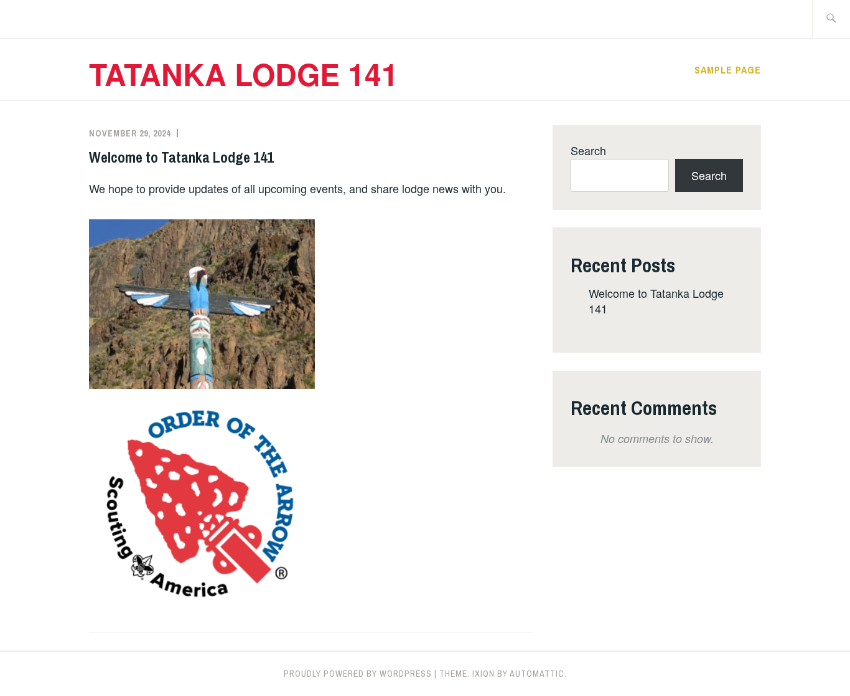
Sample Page (727, 70)
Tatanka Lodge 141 (243, 73)
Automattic (537, 673)
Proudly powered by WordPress (358, 673)
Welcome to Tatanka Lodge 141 (181, 157)
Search (588, 150)
